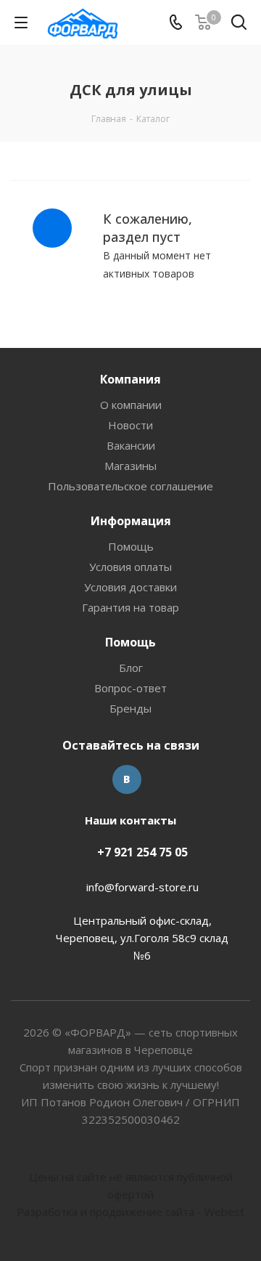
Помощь (131, 546)
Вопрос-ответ (130, 688)
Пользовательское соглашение (130, 486)
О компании (131, 404)
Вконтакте (126, 779)
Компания (130, 379)
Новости (130, 425)
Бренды (130, 708)
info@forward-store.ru (142, 887)
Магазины (130, 465)
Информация (131, 521)
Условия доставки (130, 587)
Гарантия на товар (130, 607)
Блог (131, 667)
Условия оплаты (130, 566)
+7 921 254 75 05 (142, 852)
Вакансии (131, 445)
